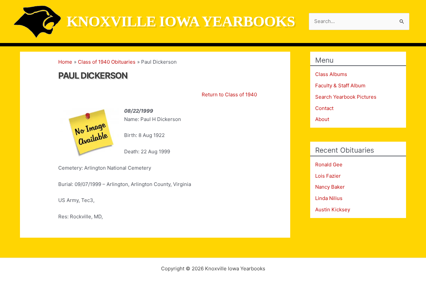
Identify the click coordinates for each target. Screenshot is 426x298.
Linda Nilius (328, 198)
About (322, 119)
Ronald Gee (328, 164)
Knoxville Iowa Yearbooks (181, 21)
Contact (324, 108)
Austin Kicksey (332, 209)
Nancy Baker (330, 187)
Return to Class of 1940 (229, 94)
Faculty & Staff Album (340, 85)
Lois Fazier (328, 176)
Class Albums (331, 74)
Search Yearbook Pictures (345, 97)
